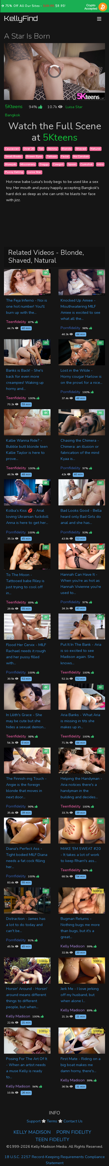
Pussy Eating (14, 172)
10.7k (52, 106)
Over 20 (29, 149)
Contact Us (73, 1121)
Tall (41, 149)
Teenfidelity (16, 321)
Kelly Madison (73, 946)
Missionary (27, 164)
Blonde (66, 149)
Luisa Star (74, 106)
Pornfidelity (70, 327)
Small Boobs (13, 157)
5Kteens (13, 106)
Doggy (44, 164)
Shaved (81, 149)
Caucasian (12, 149)
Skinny (52, 149)
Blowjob (10, 164)
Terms (52, 1121)
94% (33, 106)
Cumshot (86, 164)
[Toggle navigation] (99, 19)
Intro (100, 164)
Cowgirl (58, 164)
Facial (65, 157)
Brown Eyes (34, 157)
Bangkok (12, 115)
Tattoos (52, 157)
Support (33, 1121)
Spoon (72, 164)
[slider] (42, 95)
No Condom (81, 157)
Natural (95, 149)
